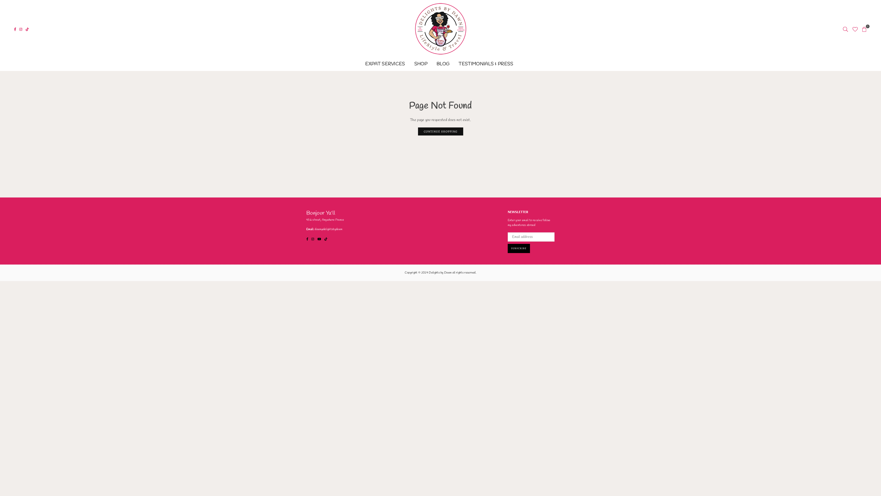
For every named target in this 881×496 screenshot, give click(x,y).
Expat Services (385, 64)
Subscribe (519, 248)
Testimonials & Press (486, 64)
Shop (420, 64)
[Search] (845, 29)
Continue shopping (440, 131)
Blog (443, 64)
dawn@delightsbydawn (328, 229)
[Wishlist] (855, 29)
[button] (864, 29)
